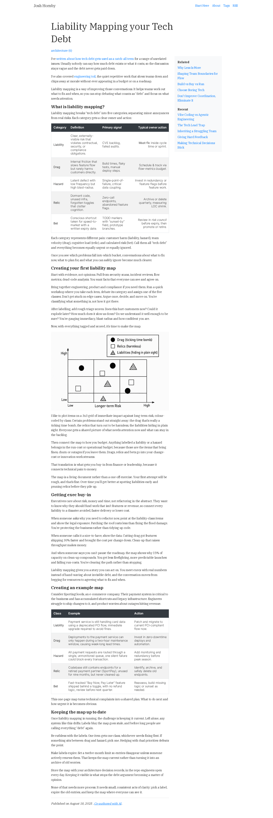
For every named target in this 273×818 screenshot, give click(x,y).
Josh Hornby (44, 5)
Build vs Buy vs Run (191, 84)
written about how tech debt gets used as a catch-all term (95, 59)
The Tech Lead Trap (191, 125)
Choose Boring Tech (191, 90)
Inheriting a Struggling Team (197, 131)
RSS (235, 5)
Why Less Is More (189, 68)
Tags (226, 5)
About (216, 5)
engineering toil (85, 76)
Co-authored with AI (107, 803)
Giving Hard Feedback (193, 137)
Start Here (202, 5)
